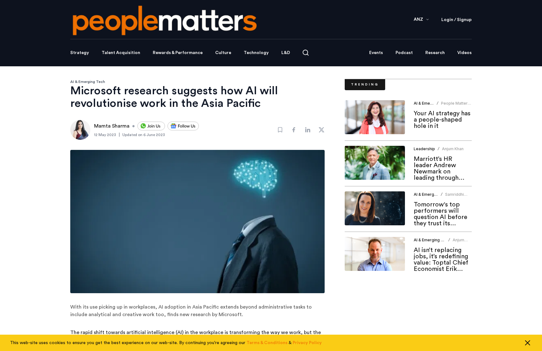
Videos (464, 53)
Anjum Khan (453, 148)
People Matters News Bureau (455, 106)
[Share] (294, 130)
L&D (285, 53)
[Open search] (306, 53)
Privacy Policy (307, 343)
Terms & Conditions (267, 343)
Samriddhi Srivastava (455, 197)
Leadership (424, 148)
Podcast (404, 53)
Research (435, 53)
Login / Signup (456, 20)
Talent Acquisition (121, 53)
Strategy (79, 53)
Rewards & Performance (178, 53)
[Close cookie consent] (527, 342)
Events (376, 53)
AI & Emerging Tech (87, 82)
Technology (256, 53)
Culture (223, 53)
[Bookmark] (280, 130)
